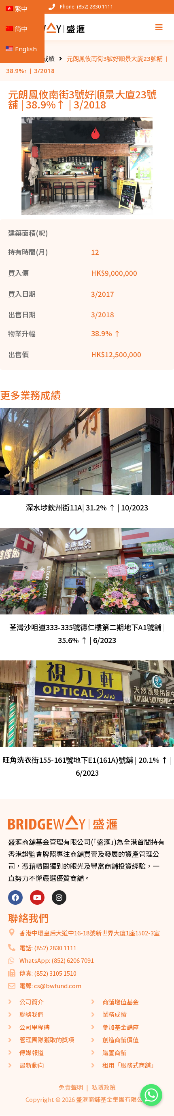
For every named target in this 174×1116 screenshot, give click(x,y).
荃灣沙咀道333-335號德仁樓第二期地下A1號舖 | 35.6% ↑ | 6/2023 (87, 633)
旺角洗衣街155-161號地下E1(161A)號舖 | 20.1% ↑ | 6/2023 (87, 766)
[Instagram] (59, 897)
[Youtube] (37, 897)
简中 (21, 29)
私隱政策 (103, 1087)
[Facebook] (15, 897)
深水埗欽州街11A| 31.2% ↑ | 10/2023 (87, 507)
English (26, 49)
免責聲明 (71, 1087)
